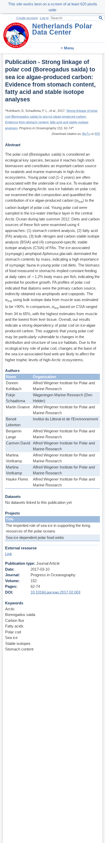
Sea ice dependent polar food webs (35, 537)
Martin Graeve (18, 407)
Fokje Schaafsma (15, 398)
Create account (26, 18)
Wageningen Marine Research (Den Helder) (62, 398)
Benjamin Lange (13, 434)
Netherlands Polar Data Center (62, 29)
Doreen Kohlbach (13, 386)
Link (8, 554)
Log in (44, 18)
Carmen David (18, 443)
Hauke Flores (17, 479)
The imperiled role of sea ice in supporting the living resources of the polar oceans (48, 528)
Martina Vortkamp (14, 458)
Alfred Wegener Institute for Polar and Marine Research (64, 386)
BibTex (86, 134)
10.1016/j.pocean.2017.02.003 (55, 592)
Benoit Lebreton (13, 422)
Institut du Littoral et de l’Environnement (65, 419)
